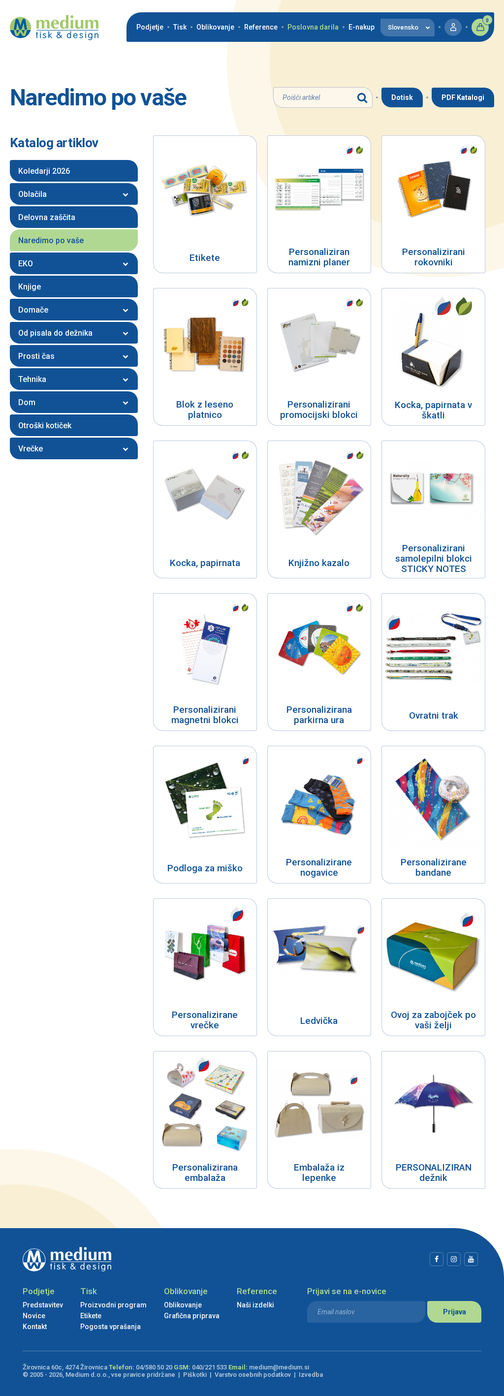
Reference (261, 27)
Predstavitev (43, 1305)
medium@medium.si (279, 1367)
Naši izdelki (255, 1305)
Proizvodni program (113, 1305)
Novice (34, 1316)
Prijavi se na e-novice (346, 1291)
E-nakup (361, 27)
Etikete (90, 1316)
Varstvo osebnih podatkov (253, 1374)
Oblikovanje (215, 27)
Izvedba (311, 1374)
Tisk (180, 27)
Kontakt (35, 1327)
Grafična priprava (192, 1316)
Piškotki (195, 1374)
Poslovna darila (313, 27)
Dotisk (402, 97)
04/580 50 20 (154, 1367)
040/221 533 (209, 1367)
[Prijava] (453, 27)
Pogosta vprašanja (110, 1327)
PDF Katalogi (462, 97)
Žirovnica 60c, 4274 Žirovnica (65, 1367)
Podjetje (149, 27)
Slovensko (403, 27)
